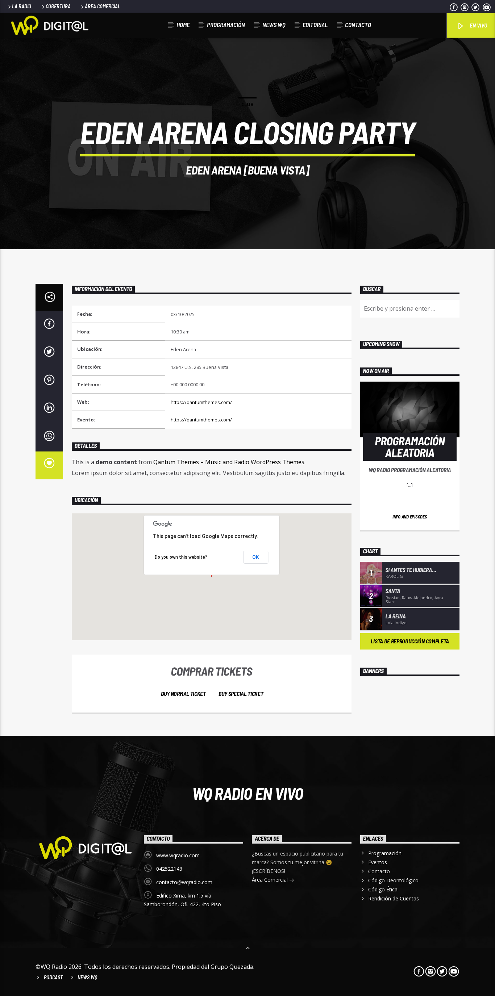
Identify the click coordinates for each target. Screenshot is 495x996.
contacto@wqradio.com (184, 882)
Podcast (53, 977)
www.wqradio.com (178, 855)
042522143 (169, 868)
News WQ (274, 24)
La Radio (21, 6)
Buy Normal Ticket (182, 693)
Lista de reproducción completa (410, 641)
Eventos (377, 862)
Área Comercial (102, 6)
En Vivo (478, 25)
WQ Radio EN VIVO (247, 793)
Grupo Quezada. (232, 967)
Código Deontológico (393, 880)
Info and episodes (409, 517)
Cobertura (58, 6)
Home (183, 24)
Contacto (358, 24)
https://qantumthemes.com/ (201, 402)
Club (247, 104)
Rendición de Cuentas (393, 898)
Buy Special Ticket (240, 693)
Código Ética (383, 889)
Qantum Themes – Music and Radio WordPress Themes (228, 462)
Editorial (315, 24)
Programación (226, 24)
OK (255, 557)
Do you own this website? (181, 557)
